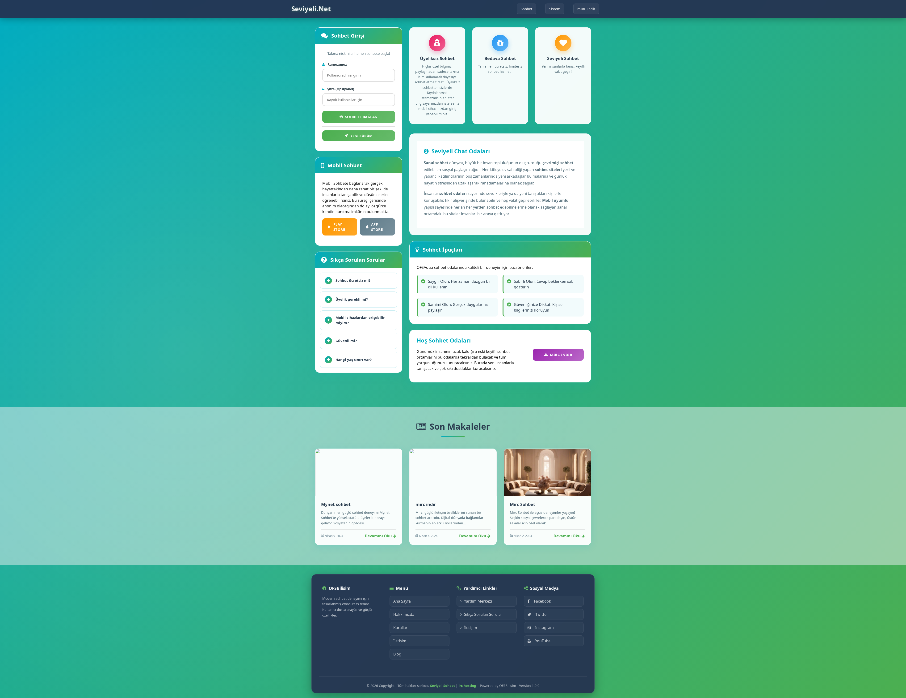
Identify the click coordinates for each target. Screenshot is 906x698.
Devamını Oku (379, 536)
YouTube (542, 640)
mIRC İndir (586, 8)
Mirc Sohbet (522, 504)
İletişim (399, 640)
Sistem (554, 8)
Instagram (544, 627)
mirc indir (425, 504)
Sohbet (526, 8)
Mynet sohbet (336, 504)
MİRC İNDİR (561, 354)
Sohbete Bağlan (361, 116)
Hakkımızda (403, 614)
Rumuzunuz (337, 64)
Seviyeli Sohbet (442, 685)
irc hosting (467, 685)
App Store (377, 227)
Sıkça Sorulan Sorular (483, 614)
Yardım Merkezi (478, 601)
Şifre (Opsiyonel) (340, 89)
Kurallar (400, 627)
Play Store (339, 227)
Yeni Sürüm (361, 135)
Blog (397, 654)
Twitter (541, 614)
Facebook (542, 601)
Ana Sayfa (402, 601)
